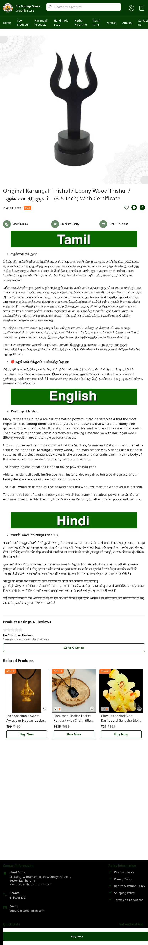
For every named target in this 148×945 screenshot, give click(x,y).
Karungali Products (41, 22)
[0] (142, 8)
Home (7, 22)
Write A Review (74, 647)
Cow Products (23, 22)
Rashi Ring (96, 22)
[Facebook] (142, 207)
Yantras (111, 22)
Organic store (25, 10)
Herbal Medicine (81, 22)
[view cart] (142, 8)
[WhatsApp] (134, 207)
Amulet (127, 22)
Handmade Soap (61, 22)
